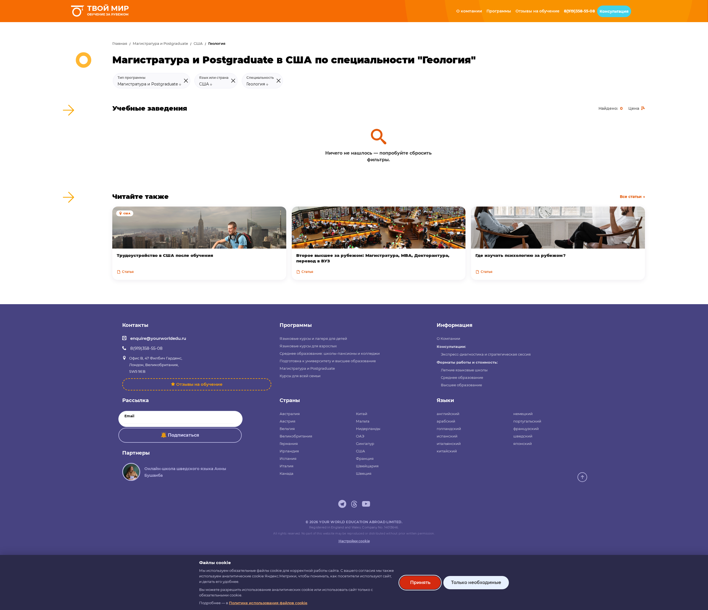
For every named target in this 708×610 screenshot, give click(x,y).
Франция (365, 458)
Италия (286, 466)
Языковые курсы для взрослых (308, 346)
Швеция (363, 473)
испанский (447, 436)
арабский (446, 421)
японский (522, 443)
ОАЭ (360, 436)
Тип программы (131, 78)
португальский (527, 421)
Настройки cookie (354, 541)
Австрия (287, 421)
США (198, 43)
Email (129, 416)
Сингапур (365, 443)
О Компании (448, 338)
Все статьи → (632, 196)
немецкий (523, 413)
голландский (449, 428)
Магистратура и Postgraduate (160, 43)
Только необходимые (476, 582)
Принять (420, 582)
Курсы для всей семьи (300, 376)
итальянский (449, 443)
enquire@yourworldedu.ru (158, 338)
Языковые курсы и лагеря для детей (313, 338)
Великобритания (296, 436)
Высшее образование (461, 385)
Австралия (290, 413)
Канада (286, 473)
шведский (522, 436)
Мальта (362, 421)
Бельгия (287, 428)
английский (448, 413)
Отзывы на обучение (199, 384)
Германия (289, 443)
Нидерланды (368, 428)
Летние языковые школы (464, 370)
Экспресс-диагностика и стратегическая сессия (486, 354)
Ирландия (289, 451)
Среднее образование (462, 377)
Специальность (260, 78)
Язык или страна (213, 78)
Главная (119, 43)
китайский (447, 451)
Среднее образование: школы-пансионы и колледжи (330, 353)
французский (526, 428)
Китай (361, 413)
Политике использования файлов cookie (268, 603)
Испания (288, 458)
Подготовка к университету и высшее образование (328, 361)
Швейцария (367, 466)
